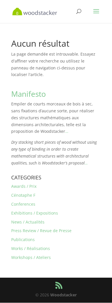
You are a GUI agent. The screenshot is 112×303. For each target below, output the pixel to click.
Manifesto (28, 94)
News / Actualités (28, 222)
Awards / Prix (23, 186)
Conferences (23, 204)
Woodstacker (63, 295)
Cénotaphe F (23, 195)
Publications (23, 239)
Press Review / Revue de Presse (41, 230)
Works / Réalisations (30, 248)
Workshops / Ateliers (31, 257)
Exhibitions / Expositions (34, 213)
